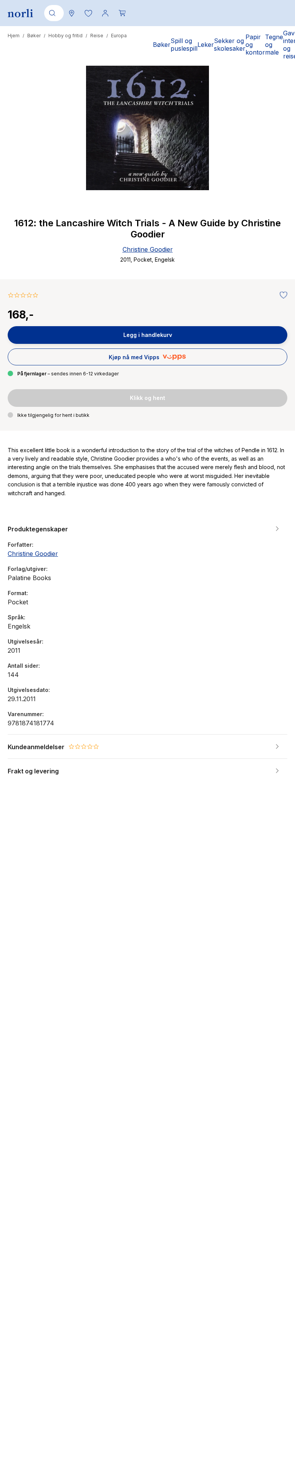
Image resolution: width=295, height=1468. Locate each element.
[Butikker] (71, 13)
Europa (119, 35)
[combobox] (52, 13)
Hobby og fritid (65, 35)
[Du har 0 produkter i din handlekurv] (122, 13)
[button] (88, 13)
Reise (96, 35)
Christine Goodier (148, 249)
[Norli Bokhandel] (20, 13)
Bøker (34, 35)
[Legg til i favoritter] (281, 295)
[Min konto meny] (105, 13)
